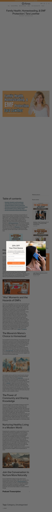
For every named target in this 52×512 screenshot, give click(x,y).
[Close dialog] (44, 242)
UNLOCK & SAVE (16, 263)
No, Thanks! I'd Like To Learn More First (16, 266)
